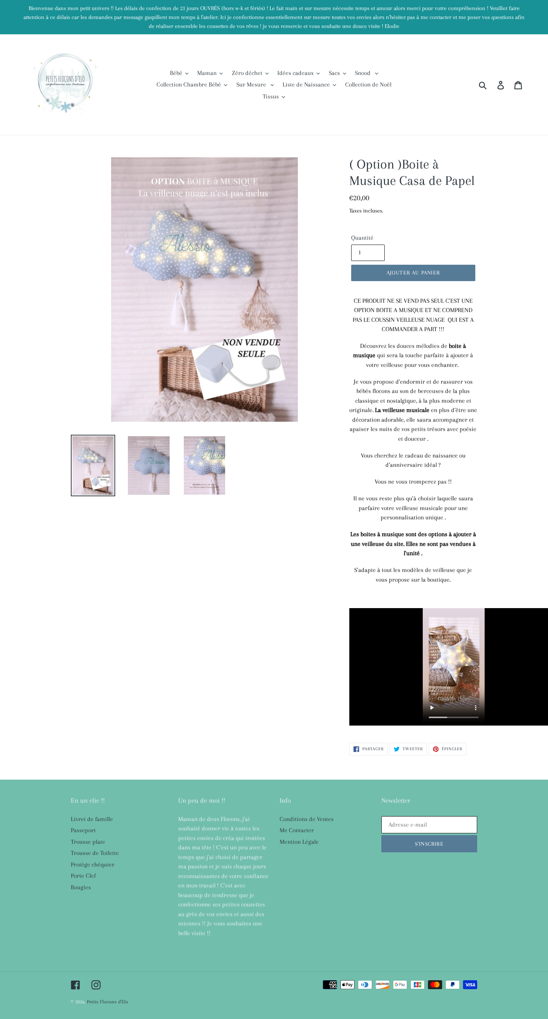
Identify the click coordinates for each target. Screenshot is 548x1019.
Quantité (362, 237)
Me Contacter (297, 830)
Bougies (81, 887)
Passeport (83, 830)
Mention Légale (299, 841)
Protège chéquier (92, 864)
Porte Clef (83, 875)
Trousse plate (88, 841)
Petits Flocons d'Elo (107, 1001)
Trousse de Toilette (95, 852)
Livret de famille (92, 819)
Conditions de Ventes (307, 819)
